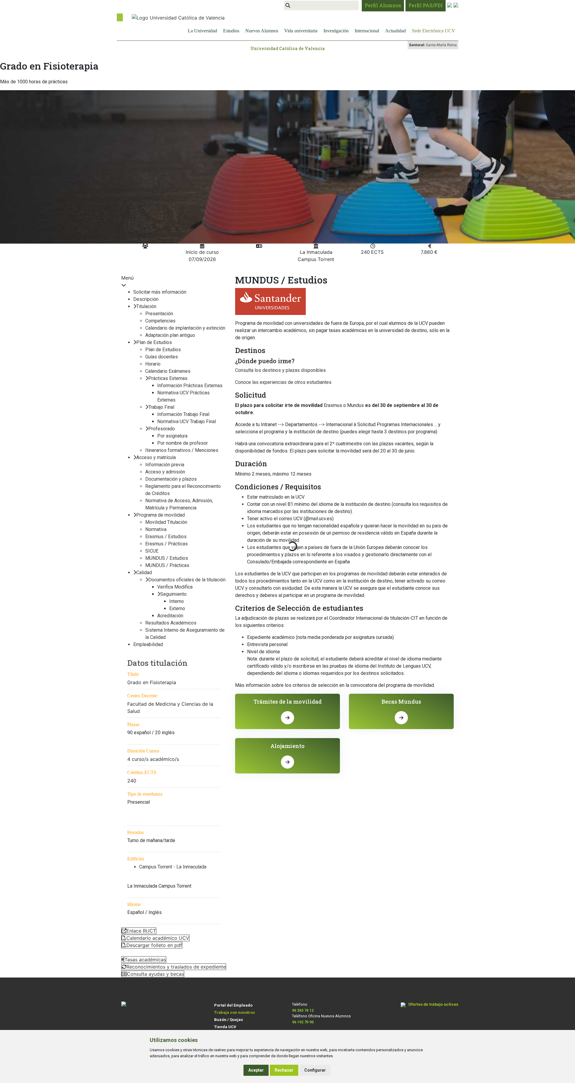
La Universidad (202, 30)
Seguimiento (173, 594)
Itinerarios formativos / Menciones (181, 450)
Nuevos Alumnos (261, 30)
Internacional (367, 30)
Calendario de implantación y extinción (185, 328)
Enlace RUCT (141, 931)
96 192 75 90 (303, 1022)
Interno (176, 601)
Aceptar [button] (256, 1070)
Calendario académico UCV (157, 938)
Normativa (156, 529)
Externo (177, 608)
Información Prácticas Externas (190, 385)
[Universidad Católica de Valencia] (178, 17)
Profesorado (161, 429)
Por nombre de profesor (182, 443)
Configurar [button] (315, 1070)
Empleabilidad (148, 644)
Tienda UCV (225, 1027)
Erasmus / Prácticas (166, 544)
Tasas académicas (145, 960)
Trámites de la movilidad (287, 701)
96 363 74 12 (303, 1010)
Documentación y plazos (171, 479)
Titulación (146, 306)
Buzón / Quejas (228, 1019)
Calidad (144, 572)
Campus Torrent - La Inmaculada (172, 867)
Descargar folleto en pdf (154, 945)
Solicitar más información (159, 292)
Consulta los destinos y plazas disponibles (280, 370)
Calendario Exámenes (167, 371)
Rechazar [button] (284, 1070)
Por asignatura (172, 436)
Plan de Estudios (154, 342)
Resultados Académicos (170, 623)
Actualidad (395, 30)
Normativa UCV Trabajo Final (186, 421)
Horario (153, 364)
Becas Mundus (401, 701)
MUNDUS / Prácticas (167, 565)
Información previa (164, 464)
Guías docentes (161, 357)
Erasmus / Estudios (166, 536)
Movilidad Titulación (166, 522)
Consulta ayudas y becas (155, 974)
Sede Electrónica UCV (433, 30)
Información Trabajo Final (183, 414)
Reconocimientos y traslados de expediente (176, 967)
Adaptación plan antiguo (170, 335)
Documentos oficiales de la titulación (187, 580)
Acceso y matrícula (156, 457)
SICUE (151, 551)
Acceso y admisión (165, 472)
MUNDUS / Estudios (166, 558)
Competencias (160, 321)
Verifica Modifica (175, 587)
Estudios (231, 30)
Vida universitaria (300, 30)
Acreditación (170, 616)
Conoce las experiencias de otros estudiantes (283, 382)
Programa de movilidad (160, 515)
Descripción (145, 299)
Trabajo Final (161, 407)
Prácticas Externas (167, 378)
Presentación (159, 313)
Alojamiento (287, 745)
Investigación (336, 30)
